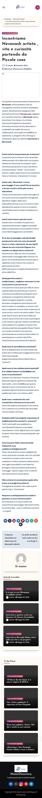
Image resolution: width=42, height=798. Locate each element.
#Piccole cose (18, 69)
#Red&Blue (27, 69)
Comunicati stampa (14, 676)
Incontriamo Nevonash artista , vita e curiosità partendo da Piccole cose (20, 49)
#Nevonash (8, 69)
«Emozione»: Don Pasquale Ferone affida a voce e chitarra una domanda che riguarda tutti (21, 749)
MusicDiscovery (21, 774)
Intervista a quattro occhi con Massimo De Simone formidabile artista (20, 617)
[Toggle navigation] (3, 7)
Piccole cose (25, 114)
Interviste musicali (10, 33)
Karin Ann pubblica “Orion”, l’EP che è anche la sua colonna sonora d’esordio (20, 727)
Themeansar (21, 795)
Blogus (32, 792)
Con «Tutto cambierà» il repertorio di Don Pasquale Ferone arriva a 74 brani (18, 705)
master (10, 65)
